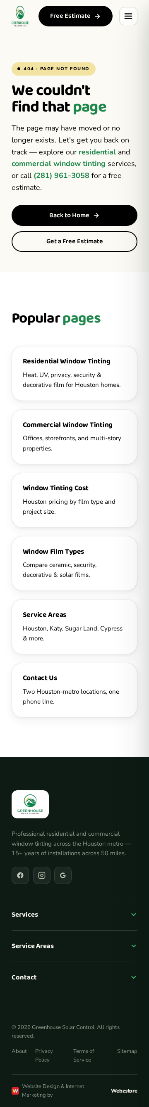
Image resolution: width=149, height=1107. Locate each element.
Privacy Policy (44, 1056)
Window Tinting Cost (56, 488)
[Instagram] (41, 875)
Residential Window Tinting (67, 361)
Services (25, 914)
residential (97, 152)
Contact (24, 977)
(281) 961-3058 (61, 175)
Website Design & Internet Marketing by (79, 1090)
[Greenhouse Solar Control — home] (20, 16)
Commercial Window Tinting (68, 425)
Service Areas (45, 615)
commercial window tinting (59, 163)
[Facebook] (20, 875)
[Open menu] (128, 16)
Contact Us (40, 678)
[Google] (63, 875)
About (19, 1051)
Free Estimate (70, 16)
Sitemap (127, 1051)
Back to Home (69, 215)
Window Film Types (53, 551)
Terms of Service (83, 1056)
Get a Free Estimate (74, 241)
